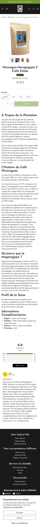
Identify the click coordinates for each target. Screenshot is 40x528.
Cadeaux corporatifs (20, 457)
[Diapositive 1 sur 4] (12, 60)
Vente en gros (20, 452)
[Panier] (38, 9)
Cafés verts (11, 17)
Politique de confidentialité (13, 507)
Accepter (19, 512)
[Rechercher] (29, 9)
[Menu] (1, 8)
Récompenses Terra (20, 467)
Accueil (4, 17)
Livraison (20, 470)
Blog (20, 473)
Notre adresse (20, 481)
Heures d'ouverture (20, 484)
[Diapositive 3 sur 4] (22, 60)
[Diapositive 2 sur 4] (17, 60)
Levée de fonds (20, 455)
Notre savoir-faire (20, 444)
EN (7, 9)
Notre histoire (20, 438)
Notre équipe (20, 441)
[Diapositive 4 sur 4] (27, 60)
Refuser (19, 518)
